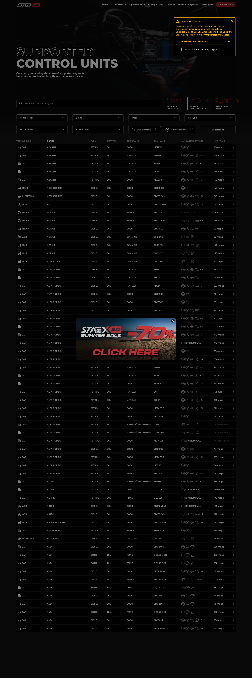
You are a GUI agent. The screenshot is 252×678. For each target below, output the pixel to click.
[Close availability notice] (232, 21)
